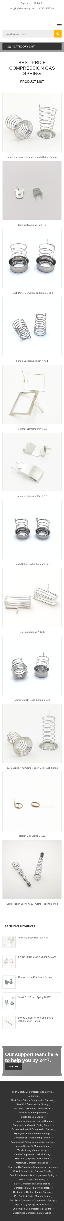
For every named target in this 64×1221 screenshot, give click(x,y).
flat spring (32, 1096)
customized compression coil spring (32, 1208)
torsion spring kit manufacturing (32, 1146)
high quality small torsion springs (32, 1133)
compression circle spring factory (32, 1187)
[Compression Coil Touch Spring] (9, 981)
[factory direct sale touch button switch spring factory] (32, 529)
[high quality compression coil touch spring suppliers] (32, 733)
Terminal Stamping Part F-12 (32, 496)
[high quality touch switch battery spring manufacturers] (32, 122)
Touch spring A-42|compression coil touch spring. (32, 768)
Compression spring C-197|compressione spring (32, 903)
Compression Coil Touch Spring (35, 977)
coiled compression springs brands (32, 1171)
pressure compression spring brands (32, 1121)
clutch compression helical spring (32, 1154)
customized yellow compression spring (32, 1142)
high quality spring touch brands (32, 1204)
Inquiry (13, 1066)
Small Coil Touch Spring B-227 (34, 997)
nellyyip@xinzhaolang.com (22, 8)
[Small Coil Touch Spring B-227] (9, 1002)
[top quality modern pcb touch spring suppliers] (32, 597)
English (24, 3)
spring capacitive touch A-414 (32, 361)
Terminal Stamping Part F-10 (32, 428)
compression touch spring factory (32, 1137)
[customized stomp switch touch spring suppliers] (32, 665)
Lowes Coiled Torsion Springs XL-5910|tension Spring (36, 1019)
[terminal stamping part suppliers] (32, 190)
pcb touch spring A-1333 (32, 632)
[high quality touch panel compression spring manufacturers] (32, 258)
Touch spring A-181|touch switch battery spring (32, 157)
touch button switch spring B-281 (32, 564)
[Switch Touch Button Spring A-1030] (9, 961)
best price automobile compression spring (32, 1175)
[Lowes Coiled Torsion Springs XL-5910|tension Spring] (9, 1022)
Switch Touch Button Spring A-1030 (37, 956)
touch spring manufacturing (32, 1150)
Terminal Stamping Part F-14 (33, 937)
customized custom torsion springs (32, 1192)
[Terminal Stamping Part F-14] (9, 941)
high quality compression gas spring (32, 1091)
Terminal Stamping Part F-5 (32, 225)
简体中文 (38, 3)
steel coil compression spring (32, 1104)
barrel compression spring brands (32, 1183)
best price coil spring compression (32, 1108)
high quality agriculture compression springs (32, 1167)
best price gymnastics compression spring (32, 1200)
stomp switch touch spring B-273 (32, 700)
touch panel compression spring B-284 (32, 293)
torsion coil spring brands (32, 1112)
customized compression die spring (32, 1213)
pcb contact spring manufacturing (32, 1196)
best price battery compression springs (32, 1100)
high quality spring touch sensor (32, 1158)
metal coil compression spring (32, 1162)
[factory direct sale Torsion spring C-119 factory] (32, 801)
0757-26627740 (46, 8)
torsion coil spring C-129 (32, 835)
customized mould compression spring (32, 1129)
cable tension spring (32, 1117)
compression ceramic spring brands (32, 1125)
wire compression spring (32, 1179)
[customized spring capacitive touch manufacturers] (32, 326)
